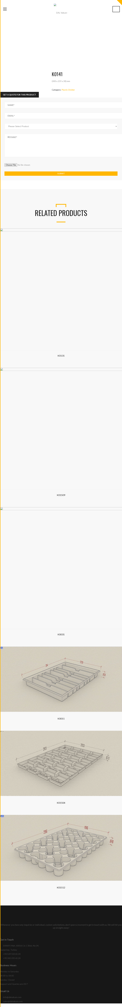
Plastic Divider (68, 89)
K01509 (61, 495)
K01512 (61, 887)
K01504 (61, 802)
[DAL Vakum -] (61, 12)
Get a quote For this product (19, 95)
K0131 (61, 355)
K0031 (61, 634)
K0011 (61, 718)
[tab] (19, 95)
